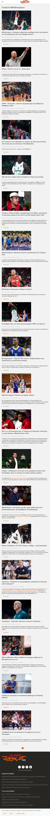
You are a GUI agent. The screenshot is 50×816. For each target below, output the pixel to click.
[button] (2, 2)
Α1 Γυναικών (21, 146)
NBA (18, 71)
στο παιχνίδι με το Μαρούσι (22, 516)
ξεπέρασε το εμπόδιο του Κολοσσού (18, 478)
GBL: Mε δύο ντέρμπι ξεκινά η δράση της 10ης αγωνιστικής (22, 177)
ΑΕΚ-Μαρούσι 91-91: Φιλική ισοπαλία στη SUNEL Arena (14, 779)
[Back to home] (25, 2)
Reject (11, 813)
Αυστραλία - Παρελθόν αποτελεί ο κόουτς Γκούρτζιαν (21, 621)
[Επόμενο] (27, 748)
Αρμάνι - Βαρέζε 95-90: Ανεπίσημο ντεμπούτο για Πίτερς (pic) (16, 787)
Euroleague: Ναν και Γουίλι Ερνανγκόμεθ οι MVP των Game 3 (23, 324)
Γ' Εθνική (19, 398)
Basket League (21, 108)
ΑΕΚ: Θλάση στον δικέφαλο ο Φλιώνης (10, 799)
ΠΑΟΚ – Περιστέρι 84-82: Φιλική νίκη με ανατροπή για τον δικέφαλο (17, 782)
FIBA (20, 624)
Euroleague (21, 37)
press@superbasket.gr (27, 770)
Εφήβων (17, 700)
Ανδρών (18, 257)
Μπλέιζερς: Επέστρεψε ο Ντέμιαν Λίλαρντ (17, 289)
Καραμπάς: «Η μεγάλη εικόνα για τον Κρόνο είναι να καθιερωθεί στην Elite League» (21, 797)
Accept (5, 813)
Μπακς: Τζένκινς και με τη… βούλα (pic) (16, 69)
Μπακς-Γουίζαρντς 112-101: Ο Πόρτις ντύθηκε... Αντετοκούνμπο (24, 545)
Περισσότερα (6, 44)
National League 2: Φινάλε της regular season (18, 395)
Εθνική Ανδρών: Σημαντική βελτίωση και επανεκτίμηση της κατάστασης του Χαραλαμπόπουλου (24, 776)
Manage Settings (21, 813)
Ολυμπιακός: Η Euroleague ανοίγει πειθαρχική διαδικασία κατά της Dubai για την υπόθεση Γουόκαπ (25, 784)
